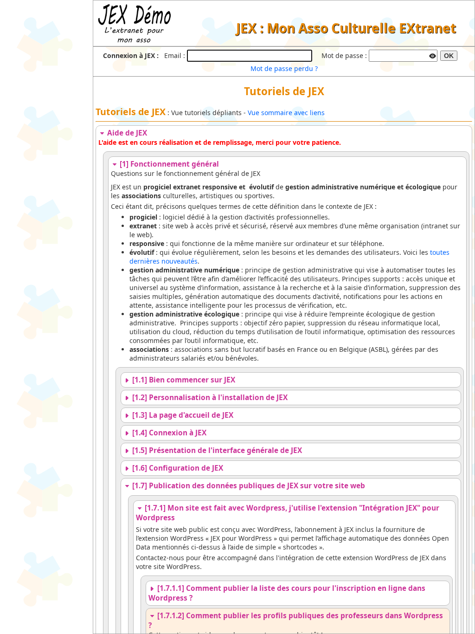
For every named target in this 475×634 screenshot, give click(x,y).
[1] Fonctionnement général (168, 164)
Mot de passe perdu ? (284, 68)
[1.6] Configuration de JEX (176, 468)
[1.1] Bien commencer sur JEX (182, 380)
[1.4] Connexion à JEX (168, 433)
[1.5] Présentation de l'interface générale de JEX (216, 450)
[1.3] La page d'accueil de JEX (181, 415)
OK (449, 55)
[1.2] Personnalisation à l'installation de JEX (209, 397)
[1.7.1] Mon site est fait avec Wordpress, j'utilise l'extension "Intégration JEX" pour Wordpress (287, 513)
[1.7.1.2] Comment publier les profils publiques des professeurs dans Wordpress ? (295, 620)
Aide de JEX (126, 133)
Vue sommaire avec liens (286, 112)
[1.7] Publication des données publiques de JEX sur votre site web (247, 486)
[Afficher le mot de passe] (432, 54)
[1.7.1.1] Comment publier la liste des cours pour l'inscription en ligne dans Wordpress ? (286, 593)
